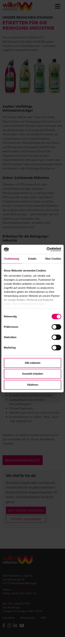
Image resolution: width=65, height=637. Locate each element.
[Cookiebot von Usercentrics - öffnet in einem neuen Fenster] (46, 249)
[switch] (56, 327)
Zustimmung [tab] (11, 258)
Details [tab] (32, 258)
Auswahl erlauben (32, 373)
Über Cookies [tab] (53, 258)
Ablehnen (32, 384)
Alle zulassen (32, 362)
